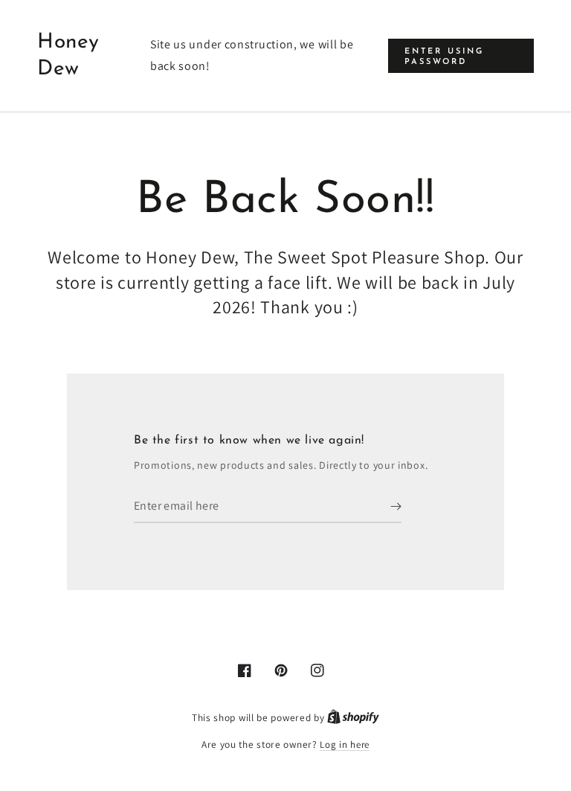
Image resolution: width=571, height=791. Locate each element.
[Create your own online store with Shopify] (353, 717)
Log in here (345, 744)
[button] (461, 55)
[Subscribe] (395, 506)
